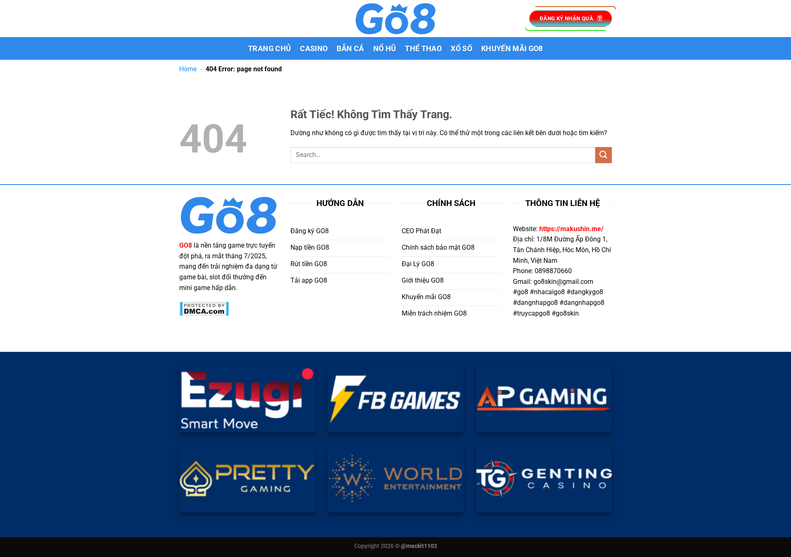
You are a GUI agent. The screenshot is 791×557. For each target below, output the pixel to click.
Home (188, 69)
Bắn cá (350, 48)
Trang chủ (269, 48)
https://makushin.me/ (571, 229)
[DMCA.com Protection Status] (204, 308)
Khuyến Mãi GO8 (512, 48)
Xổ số (461, 48)
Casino (314, 48)
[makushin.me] (395, 18)
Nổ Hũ (384, 48)
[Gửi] (603, 155)
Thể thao (423, 48)
